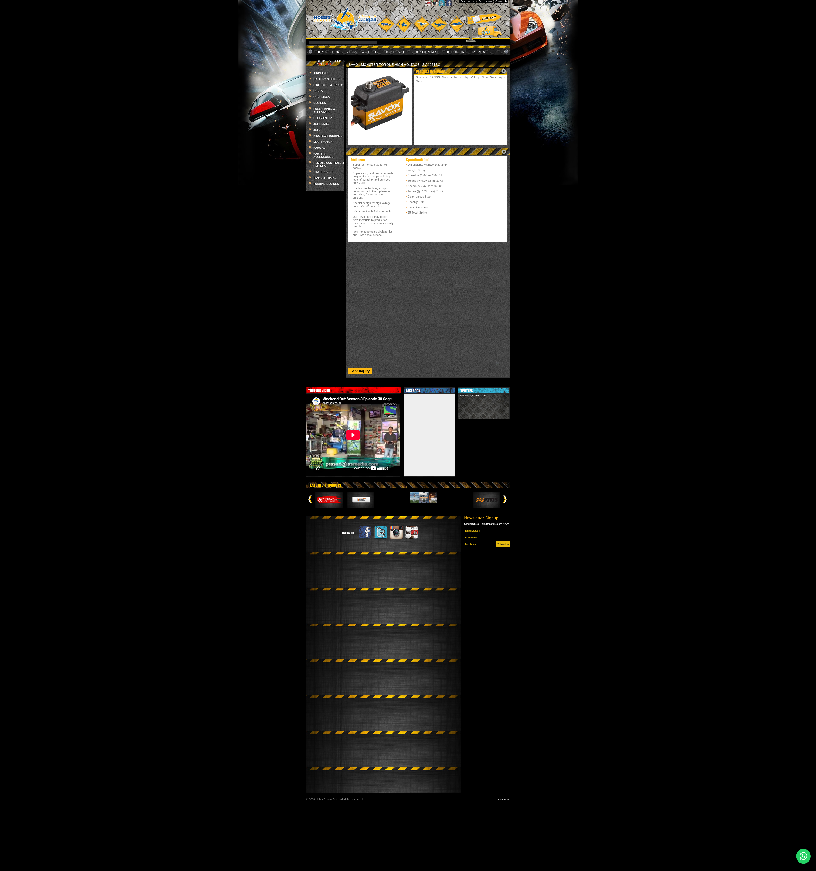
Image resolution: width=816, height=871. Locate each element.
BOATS (318, 91)
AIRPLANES (321, 73)
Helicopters (323, 118)
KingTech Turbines (328, 135)
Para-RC (319, 147)
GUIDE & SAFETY (331, 61)
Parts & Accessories (323, 155)
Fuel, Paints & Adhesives (324, 110)
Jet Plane (321, 124)
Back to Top (504, 799)
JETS (316, 129)
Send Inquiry (360, 371)
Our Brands (396, 52)
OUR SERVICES (344, 52)
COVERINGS (321, 97)
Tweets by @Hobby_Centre (472, 395)
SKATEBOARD (322, 172)
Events (478, 52)
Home (322, 52)
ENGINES (319, 103)
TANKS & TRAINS (324, 178)
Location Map (425, 52)
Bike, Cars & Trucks (328, 85)
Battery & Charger (328, 79)
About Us (371, 52)
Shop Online (455, 52)
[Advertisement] (427, 273)
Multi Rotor (322, 141)
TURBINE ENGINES (326, 183)
